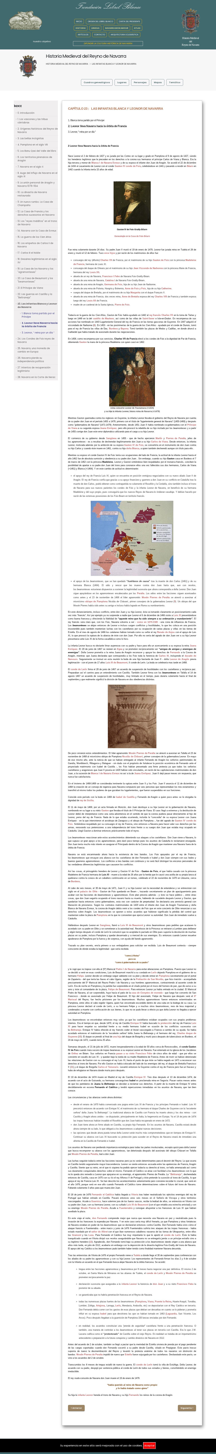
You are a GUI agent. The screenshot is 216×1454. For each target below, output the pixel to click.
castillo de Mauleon (103, 318)
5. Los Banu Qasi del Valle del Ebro (37, 151)
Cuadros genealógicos (97, 82)
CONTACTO (99, 34)
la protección (165, 1023)
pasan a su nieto (125, 1053)
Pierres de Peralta (176, 438)
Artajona (100, 1305)
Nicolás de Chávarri (132, 756)
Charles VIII (161, 296)
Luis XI (177, 615)
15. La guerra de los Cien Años (34, 237)
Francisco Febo (144, 1053)
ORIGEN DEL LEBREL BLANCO (100, 21)
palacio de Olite (88, 891)
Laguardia (171, 1313)
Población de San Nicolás (150, 979)
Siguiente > (187, 1408)
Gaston (83, 342)
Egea (119, 649)
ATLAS (137, 28)
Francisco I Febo (111, 276)
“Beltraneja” (175, 1174)
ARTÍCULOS (83, 34)
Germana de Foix (113, 284)
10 (80, 1036)
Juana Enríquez (108, 428)
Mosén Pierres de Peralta (156, 597)
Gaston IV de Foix (133, 445)
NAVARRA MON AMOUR (116, 28)
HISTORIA (81, 28)
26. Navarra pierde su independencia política (31, 359)
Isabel (103, 1313)
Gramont (76, 1235)
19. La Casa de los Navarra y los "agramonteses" (35, 270)
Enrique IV (136, 1023)
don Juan (158, 1284)
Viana (151, 1301)
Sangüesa (111, 438)
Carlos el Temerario (108, 1067)
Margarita (135, 292)
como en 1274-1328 (147, 622)
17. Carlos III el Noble (29, 252)
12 (91, 1242)
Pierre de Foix (122, 304)
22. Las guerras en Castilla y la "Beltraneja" (35, 296)
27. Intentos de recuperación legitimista (34, 369)
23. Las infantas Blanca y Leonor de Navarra (37, 305)
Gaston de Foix (161, 260)
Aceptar (149, 1445)
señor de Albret (99, 1231)
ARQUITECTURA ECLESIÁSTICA (124, 34)
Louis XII (94, 272)
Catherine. (166, 288)
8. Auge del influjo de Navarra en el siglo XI (37, 174)
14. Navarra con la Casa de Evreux (37, 230)
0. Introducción (26, 113)
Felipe (80, 976)
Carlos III (164, 656)
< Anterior (76, 1408)
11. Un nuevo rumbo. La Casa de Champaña (35, 203)
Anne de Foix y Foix (135, 288)
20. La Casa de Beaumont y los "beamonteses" (35, 280)
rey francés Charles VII (161, 315)
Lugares (121, 82)
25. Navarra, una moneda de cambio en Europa (34, 350)
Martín (159, 438)
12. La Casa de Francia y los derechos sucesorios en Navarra (36, 213)
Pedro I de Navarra (126, 969)
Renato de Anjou (166, 632)
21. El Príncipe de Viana (30, 288)
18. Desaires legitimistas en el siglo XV (37, 260)
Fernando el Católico (103, 1194)
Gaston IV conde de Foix (128, 166)
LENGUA (95, 28)
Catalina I (110, 280)
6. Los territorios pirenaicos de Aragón (35, 159)
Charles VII (106, 260)
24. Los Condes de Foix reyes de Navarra (36, 340)
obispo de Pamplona (96, 601)
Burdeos (75, 881)
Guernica (96, 1201)
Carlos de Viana (159, 441)
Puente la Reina (163, 1301)
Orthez (74, 1053)
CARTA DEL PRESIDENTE (129, 21)
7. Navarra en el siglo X (30, 166)
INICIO (79, 21)
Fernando (175, 652)
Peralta (140, 593)
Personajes (140, 82)
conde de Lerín (79, 669)
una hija (117, 1036)
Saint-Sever (148, 318)
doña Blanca (132, 448)
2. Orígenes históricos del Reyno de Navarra (38, 130)
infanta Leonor (129, 1284)
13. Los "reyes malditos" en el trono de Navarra (37, 223)
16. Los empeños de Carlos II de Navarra (35, 245)
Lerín (154, 972)
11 (72, 1067)
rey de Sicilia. (87, 800)
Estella (128, 1354)
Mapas (158, 82)
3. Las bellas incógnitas (31, 138)
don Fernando (99, 1218)
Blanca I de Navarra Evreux (105, 162)
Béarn (190, 166)
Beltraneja (76, 1030)
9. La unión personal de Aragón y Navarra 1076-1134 (36, 184)
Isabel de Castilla (125, 797)
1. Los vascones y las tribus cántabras (33, 121)
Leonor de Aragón (180, 659)
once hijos (109, 253)
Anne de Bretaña (130, 296)
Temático (174, 82)
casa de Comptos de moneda (147, 992)
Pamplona (102, 915)
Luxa (90, 1235)
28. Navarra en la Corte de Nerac (36, 377)
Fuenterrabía (125, 1208)
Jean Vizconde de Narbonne (148, 268)
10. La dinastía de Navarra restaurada (32, 194)
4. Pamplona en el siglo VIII (33, 144)
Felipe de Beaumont (118, 989)
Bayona (124, 328)
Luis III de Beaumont (116, 662)
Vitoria (134, 1194)
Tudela (136, 1255)
